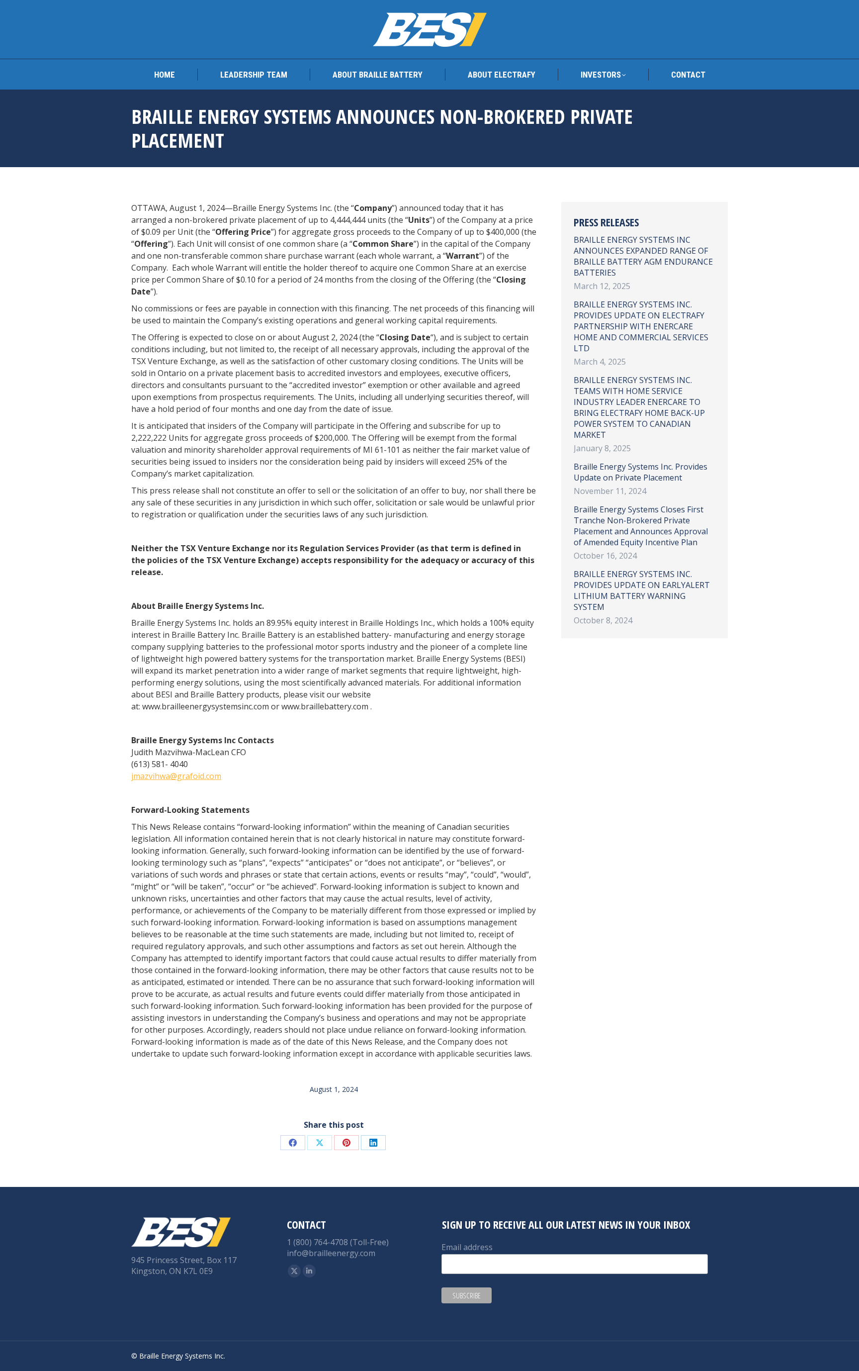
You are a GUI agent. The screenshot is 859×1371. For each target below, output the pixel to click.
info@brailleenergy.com (331, 1253)
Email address (467, 1247)
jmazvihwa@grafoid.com (176, 776)
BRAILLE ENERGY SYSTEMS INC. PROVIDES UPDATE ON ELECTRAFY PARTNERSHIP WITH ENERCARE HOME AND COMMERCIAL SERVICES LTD (641, 326)
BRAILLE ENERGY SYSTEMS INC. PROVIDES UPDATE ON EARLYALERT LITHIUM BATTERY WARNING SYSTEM (642, 590)
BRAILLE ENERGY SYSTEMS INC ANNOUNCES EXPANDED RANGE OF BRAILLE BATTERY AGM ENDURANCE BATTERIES (643, 256)
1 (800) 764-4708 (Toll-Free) (338, 1242)
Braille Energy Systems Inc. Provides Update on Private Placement (640, 472)
